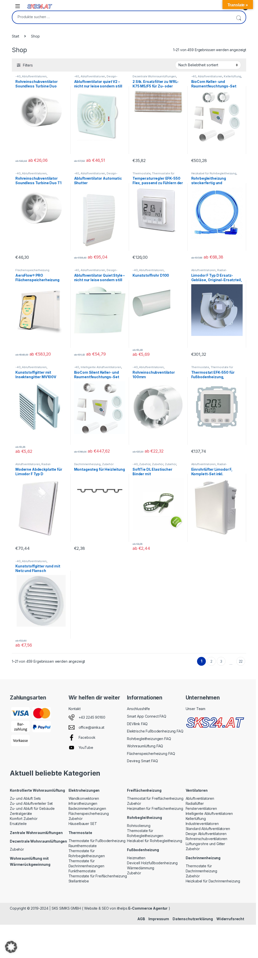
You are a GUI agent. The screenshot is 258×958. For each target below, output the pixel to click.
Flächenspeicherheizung (32, 270)
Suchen (239, 17)
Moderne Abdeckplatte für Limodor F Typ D (38, 471)
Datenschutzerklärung (193, 919)
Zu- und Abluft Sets (25, 798)
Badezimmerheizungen (87, 808)
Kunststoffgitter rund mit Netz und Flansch (37, 568)
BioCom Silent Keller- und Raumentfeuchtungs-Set (96, 374)
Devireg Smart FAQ (142, 761)
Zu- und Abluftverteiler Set (31, 803)
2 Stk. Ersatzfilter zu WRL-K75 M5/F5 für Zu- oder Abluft (156, 86)
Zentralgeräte (21, 813)
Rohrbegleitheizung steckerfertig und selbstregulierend (208, 182)
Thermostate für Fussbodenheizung (153, 175)
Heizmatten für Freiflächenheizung (155, 808)
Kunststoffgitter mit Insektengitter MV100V (35, 374)
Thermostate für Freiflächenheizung (98, 876)
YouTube (86, 747)
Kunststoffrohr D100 (151, 275)
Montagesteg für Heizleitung (99, 469)
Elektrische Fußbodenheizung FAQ (155, 731)
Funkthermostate (82, 871)
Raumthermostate (83, 846)
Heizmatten (136, 858)
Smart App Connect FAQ (146, 716)
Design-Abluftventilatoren (96, 78)
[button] (11, 947)
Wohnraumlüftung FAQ (145, 746)
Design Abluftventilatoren (206, 834)
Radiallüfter (195, 803)
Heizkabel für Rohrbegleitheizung (214, 173)
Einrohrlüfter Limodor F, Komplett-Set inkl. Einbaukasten (212, 474)
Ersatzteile (18, 823)
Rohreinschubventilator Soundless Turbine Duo (36, 83)
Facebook (87, 737)
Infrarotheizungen (83, 803)
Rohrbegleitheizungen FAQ (149, 739)
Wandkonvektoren (84, 798)
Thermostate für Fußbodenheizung (97, 841)
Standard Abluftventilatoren (208, 828)
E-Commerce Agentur (147, 908)
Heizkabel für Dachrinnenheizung (213, 881)
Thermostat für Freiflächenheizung (155, 798)
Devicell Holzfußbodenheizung (152, 863)
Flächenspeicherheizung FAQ (151, 753)
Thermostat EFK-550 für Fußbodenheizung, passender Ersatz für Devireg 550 (213, 379)
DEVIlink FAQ (137, 724)
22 (241, 661)
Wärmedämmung (140, 868)
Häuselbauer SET (83, 823)
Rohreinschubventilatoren (207, 839)
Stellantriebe (79, 881)
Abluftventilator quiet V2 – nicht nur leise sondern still (98, 83)
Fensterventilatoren (201, 808)
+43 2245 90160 (92, 717)
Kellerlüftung (232, 76)
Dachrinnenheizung (87, 464)
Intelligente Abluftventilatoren (101, 367)
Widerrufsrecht (230, 919)
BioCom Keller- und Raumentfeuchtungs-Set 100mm (213, 86)
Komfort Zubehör (24, 818)
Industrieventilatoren (202, 823)
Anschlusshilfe (138, 709)
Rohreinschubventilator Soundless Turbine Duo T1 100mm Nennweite (38, 182)
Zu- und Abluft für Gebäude (32, 808)
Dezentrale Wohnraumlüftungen (154, 76)
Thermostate (141, 173)
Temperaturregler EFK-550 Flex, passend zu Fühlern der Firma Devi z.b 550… (158, 182)
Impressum (158, 919)
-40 (18, 76)
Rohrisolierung (138, 825)
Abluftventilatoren (34, 76)
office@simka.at (91, 727)
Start (15, 36)
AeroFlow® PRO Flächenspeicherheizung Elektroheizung (37, 279)
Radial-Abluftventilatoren (209, 271)
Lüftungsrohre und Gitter (205, 844)
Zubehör (108, 464)
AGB (141, 919)
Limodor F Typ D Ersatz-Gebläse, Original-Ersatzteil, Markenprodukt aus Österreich (216, 282)
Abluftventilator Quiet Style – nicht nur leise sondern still (99, 277)
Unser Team (196, 709)
